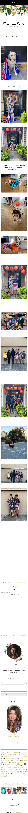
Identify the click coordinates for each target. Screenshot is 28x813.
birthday (8, 752)
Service (18, 771)
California (15, 752)
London (10, 764)
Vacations (15, 777)
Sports (23, 771)
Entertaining (6, 756)
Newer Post (4, 635)
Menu (14, 2)
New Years (24, 767)
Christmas (9, 754)
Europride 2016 (15, 756)
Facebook (9, 582)
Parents (19, 769)
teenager (6, 775)
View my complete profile (14, 736)
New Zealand (6, 769)
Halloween (16, 591)
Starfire (2, 773)
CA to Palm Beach (14, 24)
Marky (19, 764)
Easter (25, 754)
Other (23, 582)
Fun (21, 758)
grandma (18, 760)
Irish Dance (18, 762)
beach (2, 752)
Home (14, 635)
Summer (25, 773)
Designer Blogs (18, 812)
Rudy (14, 771)
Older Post (24, 635)
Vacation (4, 777)
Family (24, 756)
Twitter (14, 582)
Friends (16, 758)
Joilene (14, 734)
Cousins (17, 754)
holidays (6, 762)
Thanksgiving (13, 775)
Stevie (15, 773)
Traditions (21, 775)
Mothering (16, 767)
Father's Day (9, 758)
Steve (8, 773)
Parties (3, 771)
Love (14, 764)
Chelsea (23, 752)
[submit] (26, 683)
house (13, 762)
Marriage (12, 766)
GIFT (13, 760)
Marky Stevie (4, 766)
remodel (9, 771)
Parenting (13, 769)
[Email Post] (14, 589)
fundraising (8, 760)
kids (5, 764)
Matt (17, 766)
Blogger (17, 742)
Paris (24, 769)
